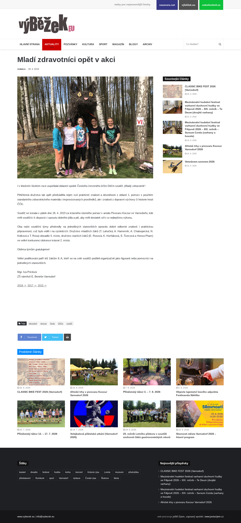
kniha (68, 472)
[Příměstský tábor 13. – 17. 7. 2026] (41, 413)
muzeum (119, 472)
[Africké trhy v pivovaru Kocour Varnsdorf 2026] (172, 151)
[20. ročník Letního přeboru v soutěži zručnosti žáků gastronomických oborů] (147, 413)
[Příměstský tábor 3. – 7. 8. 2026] (147, 371)
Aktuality (52, 44)
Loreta (107, 472)
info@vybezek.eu (45, 516)
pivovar (43, 323)
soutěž (69, 323)
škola (52, 323)
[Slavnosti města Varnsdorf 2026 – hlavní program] (200, 413)
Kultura (88, 44)
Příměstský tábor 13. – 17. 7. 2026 (37, 433)
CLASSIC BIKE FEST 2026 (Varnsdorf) (39, 391)
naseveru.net (167, 5)
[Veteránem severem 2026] (172, 166)
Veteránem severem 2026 (200, 161)
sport (51, 478)
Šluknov (105, 478)
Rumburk (39, 478)
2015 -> (42, 285)
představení (25, 478)
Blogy (133, 44)
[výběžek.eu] (48, 24)
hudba (57, 472)
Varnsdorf (33, 323)
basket (22, 472)
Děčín (60, 323)
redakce (21, 69)
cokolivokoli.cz (211, 5)
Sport (103, 44)
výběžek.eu (188, 5)
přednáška (133, 472)
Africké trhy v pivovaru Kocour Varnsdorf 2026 (186, 502)
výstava (76, 478)
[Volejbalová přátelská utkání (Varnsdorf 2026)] (94, 413)
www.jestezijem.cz (214, 516)
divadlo (34, 472)
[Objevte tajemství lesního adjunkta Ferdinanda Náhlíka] (200, 371)
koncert (79, 472)
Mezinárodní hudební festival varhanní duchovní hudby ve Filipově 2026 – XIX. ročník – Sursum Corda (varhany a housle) (202, 129)
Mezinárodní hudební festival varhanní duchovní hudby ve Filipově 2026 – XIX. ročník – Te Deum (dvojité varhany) (191, 480)
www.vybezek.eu (25, 516)
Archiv (147, 44)
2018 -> (21, 285)
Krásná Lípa (93, 472)
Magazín (118, 44)
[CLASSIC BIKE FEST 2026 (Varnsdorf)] (172, 91)
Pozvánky (70, 44)
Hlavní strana (30, 44)
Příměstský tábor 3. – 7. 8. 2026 (141, 391)
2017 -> (32, 285)
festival (46, 472)
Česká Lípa (90, 478)
